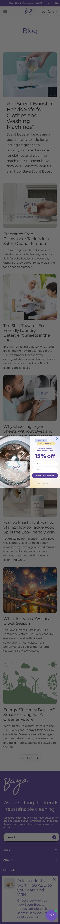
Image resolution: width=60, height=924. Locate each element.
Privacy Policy (47, 483)
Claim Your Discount (45, 475)
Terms (51, 483)
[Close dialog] (57, 438)
